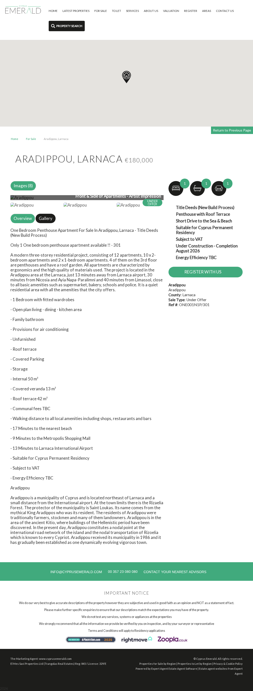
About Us (151, 11)
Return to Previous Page (232, 130)
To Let (116, 11)
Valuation (171, 11)
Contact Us (225, 11)
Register (190, 11)
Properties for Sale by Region (157, 663)
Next (173, 199)
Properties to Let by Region (195, 663)
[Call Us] (107, 571)
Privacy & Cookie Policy (228, 663)
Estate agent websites (213, 668)
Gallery (45, 218)
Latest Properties (76, 11)
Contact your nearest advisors (175, 572)
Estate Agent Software (183, 668)
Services (132, 11)
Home (53, 11)
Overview (23, 218)
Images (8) (23, 185)
